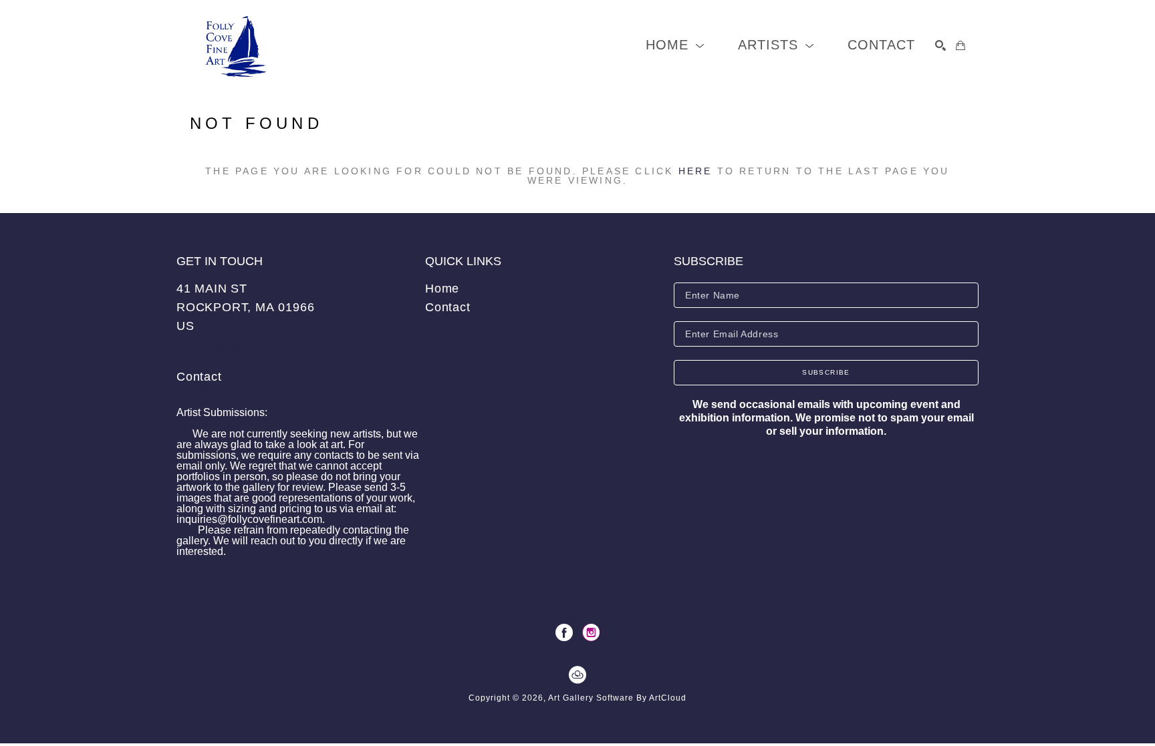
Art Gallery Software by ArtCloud (617, 698)
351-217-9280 (209, 351)
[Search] (940, 45)
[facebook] (564, 632)
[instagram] (591, 632)
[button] (675, 45)
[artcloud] (577, 675)
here (695, 171)
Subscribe (826, 372)
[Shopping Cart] (960, 45)
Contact (199, 376)
